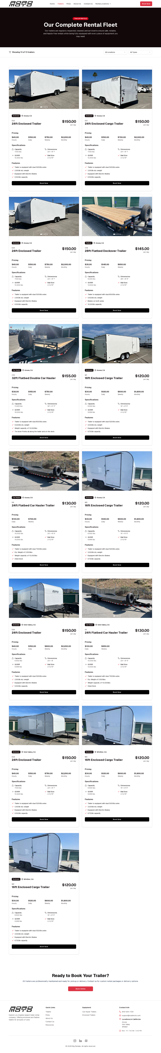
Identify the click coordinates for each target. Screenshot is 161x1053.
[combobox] (115, 52)
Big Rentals (76, 1046)
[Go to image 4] (45, 234)
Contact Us (88, 4)
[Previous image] (12, 89)
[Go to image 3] (44, 234)
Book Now (146, 4)
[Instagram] (74, 1040)
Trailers (61, 4)
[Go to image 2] (116, 234)
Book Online (80, 989)
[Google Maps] (86, 1040)
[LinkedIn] (80, 1040)
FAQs (68, 4)
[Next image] (76, 89)
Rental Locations (102, 4)
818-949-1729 (127, 1012)
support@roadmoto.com (131, 1015)
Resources (50, 1025)
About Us (77, 4)
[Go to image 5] (47, 234)
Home (52, 4)
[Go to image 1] (41, 234)
